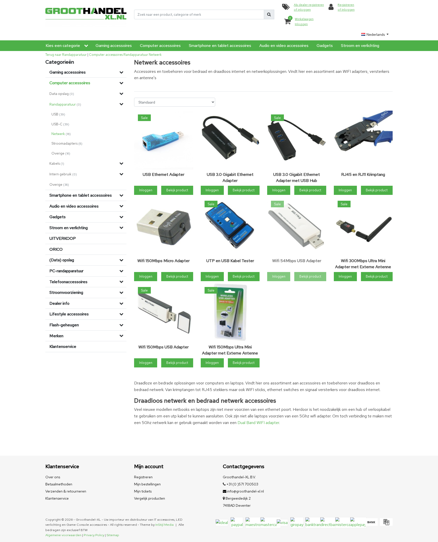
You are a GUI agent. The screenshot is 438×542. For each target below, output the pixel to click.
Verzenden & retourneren (65, 491)
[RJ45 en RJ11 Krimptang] (363, 140)
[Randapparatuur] (121, 104)
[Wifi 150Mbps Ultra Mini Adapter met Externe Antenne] (230, 312)
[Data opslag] (121, 94)
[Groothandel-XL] (85, 14)
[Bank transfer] (371, 524)
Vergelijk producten (149, 498)
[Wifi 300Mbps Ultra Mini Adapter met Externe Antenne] (363, 226)
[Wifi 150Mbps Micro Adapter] (163, 226)
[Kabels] (121, 163)
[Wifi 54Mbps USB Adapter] (296, 226)
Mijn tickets (143, 491)
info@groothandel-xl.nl (245, 491)
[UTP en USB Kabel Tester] (230, 226)
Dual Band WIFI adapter (258, 422)
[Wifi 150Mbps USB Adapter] (163, 312)
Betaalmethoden (58, 484)
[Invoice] (386, 524)
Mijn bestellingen (147, 484)
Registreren (143, 477)
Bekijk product (177, 190)
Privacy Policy (94, 535)
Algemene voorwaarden (63, 535)
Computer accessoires (106, 55)
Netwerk (155, 55)
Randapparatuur (135, 55)
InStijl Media (164, 524)
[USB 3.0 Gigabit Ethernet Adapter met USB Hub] (296, 140)
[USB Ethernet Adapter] (163, 140)
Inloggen (145, 190)
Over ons (52, 477)
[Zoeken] (269, 14)
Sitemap (112, 535)
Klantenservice (57, 498)
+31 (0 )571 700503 (242, 484)
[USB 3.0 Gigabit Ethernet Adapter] (230, 140)
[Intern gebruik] (121, 174)
